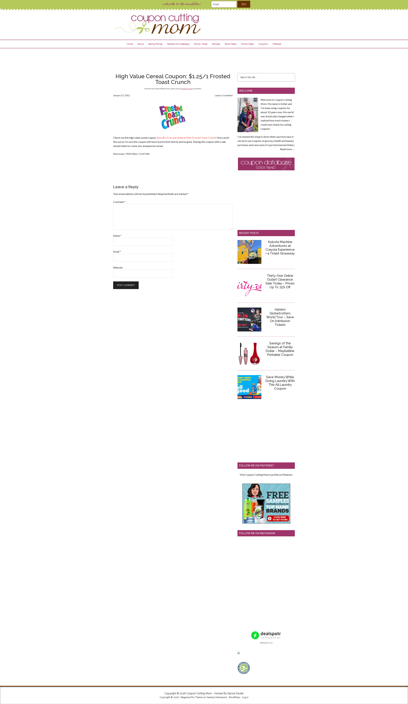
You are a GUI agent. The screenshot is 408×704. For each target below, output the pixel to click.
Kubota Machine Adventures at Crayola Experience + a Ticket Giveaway (280, 247)
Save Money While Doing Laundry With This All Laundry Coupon (280, 382)
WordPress (234, 697)
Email (117, 251)
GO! (243, 4)
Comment (119, 201)
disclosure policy (187, 89)
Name (117, 235)
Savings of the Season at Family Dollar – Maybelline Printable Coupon (280, 349)
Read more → (287, 149)
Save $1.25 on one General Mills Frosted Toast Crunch (186, 137)
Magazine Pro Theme (192, 697)
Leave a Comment (224, 95)
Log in (245, 697)
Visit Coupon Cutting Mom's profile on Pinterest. (266, 474)
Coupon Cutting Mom (157, 24)
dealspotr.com (266, 642)
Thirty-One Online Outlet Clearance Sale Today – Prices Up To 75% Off (280, 281)
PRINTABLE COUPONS (137, 153)
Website (118, 267)
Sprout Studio (235, 693)
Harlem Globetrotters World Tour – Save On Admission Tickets (280, 317)
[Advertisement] (204, 58)
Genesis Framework (217, 697)
